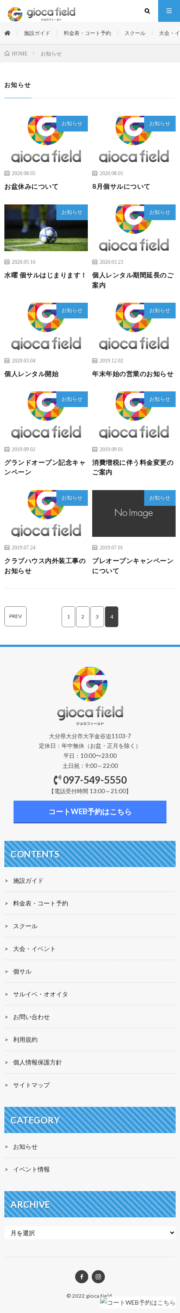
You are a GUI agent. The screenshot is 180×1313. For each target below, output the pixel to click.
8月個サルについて (121, 186)
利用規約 (25, 1039)
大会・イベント (34, 948)
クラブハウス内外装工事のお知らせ (45, 565)
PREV (15, 616)
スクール (135, 33)
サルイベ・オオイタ (40, 994)
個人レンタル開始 (31, 373)
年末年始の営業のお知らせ (132, 373)
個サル (22, 971)
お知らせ (72, 123)
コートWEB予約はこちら (90, 811)
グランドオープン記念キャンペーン (45, 467)
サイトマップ (31, 1084)
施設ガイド (37, 33)
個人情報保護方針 (37, 1062)
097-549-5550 (95, 780)
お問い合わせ (31, 1016)
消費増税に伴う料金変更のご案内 (132, 467)
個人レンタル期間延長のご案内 (132, 280)
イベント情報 (31, 1169)
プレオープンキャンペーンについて (132, 565)
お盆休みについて (31, 186)
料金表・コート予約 (87, 33)
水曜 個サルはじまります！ (45, 275)
